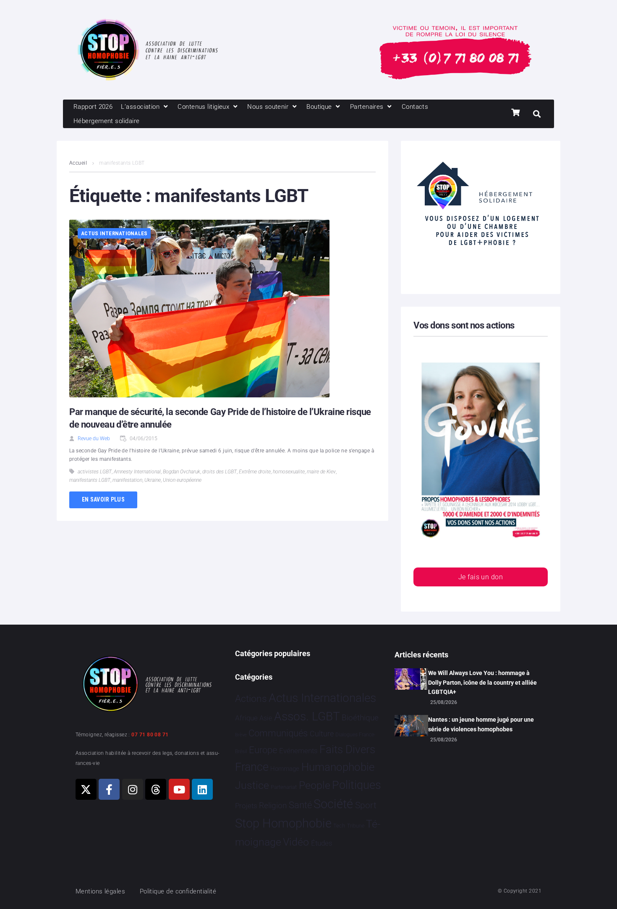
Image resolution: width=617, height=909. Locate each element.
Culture (322, 733)
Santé (300, 804)
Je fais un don (480, 577)
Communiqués (278, 733)
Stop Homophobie (283, 823)
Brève (241, 735)
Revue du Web (94, 438)
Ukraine (152, 480)
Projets (246, 806)
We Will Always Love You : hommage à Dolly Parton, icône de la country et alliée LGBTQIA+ (482, 682)
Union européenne (182, 480)
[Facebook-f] (109, 789)
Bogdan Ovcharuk (181, 472)
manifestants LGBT (89, 480)
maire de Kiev (321, 472)
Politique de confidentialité (178, 891)
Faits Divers (347, 749)
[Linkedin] (202, 789)
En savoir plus (103, 499)
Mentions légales (100, 891)
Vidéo (296, 841)
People (314, 785)
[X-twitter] (86, 789)
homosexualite (289, 472)
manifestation (127, 480)
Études (321, 843)
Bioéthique (360, 717)
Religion (273, 805)
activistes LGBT (95, 472)
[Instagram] (132, 789)
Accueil (78, 163)
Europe (263, 750)
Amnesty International (137, 472)
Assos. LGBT (307, 716)
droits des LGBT (219, 472)
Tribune (355, 826)
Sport (365, 805)
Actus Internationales (114, 233)
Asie (265, 718)
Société (333, 804)
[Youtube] (179, 789)
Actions (251, 698)
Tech (339, 825)
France (252, 767)
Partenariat (284, 787)
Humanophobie (337, 767)
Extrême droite (255, 472)
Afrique (246, 718)
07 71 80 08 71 (149, 735)
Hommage (284, 768)
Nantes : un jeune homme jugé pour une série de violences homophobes (481, 724)
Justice (252, 785)
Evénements (298, 750)
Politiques (356, 785)
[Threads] (155, 789)
